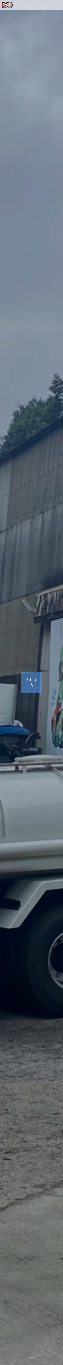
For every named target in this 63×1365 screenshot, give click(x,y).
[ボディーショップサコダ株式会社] (7, 5)
